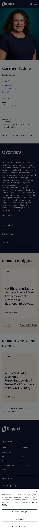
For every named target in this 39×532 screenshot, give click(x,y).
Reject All (19, 519)
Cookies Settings (19, 512)
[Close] (36, 491)
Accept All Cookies (20, 526)
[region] (19, 510)
